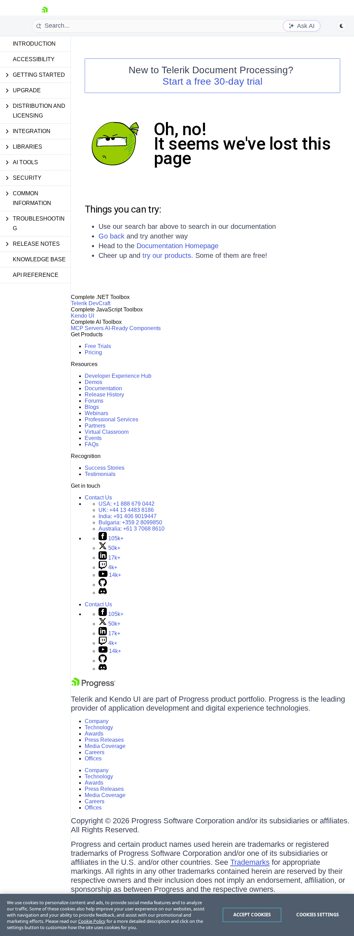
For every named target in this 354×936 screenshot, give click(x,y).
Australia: (132, 529)
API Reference (35, 275)
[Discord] (103, 593)
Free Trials (98, 346)
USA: (127, 504)
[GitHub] (103, 585)
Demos (93, 382)
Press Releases (104, 740)
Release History (104, 394)
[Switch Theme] (341, 25)
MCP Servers (87, 328)
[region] (177, 915)
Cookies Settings (317, 914)
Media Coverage (105, 746)
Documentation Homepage (177, 246)
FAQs (92, 444)
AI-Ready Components (133, 328)
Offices (93, 758)
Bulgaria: (130, 522)
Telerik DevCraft (90, 303)
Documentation (103, 388)
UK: (126, 510)
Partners (95, 426)
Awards (94, 734)
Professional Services (111, 419)
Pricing (93, 352)
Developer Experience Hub (118, 376)
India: (128, 516)
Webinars (96, 413)
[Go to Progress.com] (93, 686)
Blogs (92, 407)
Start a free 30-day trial (212, 81)
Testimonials (100, 474)
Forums (94, 401)
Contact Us (98, 497)
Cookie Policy (91, 921)
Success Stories (104, 468)
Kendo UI (82, 316)
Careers (94, 752)
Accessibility (34, 59)
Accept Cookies (252, 914)
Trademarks (250, 862)
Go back (111, 236)
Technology (99, 727)
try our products (166, 255)
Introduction (34, 44)
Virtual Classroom (107, 432)
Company (97, 721)
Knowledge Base (39, 259)
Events (93, 438)
